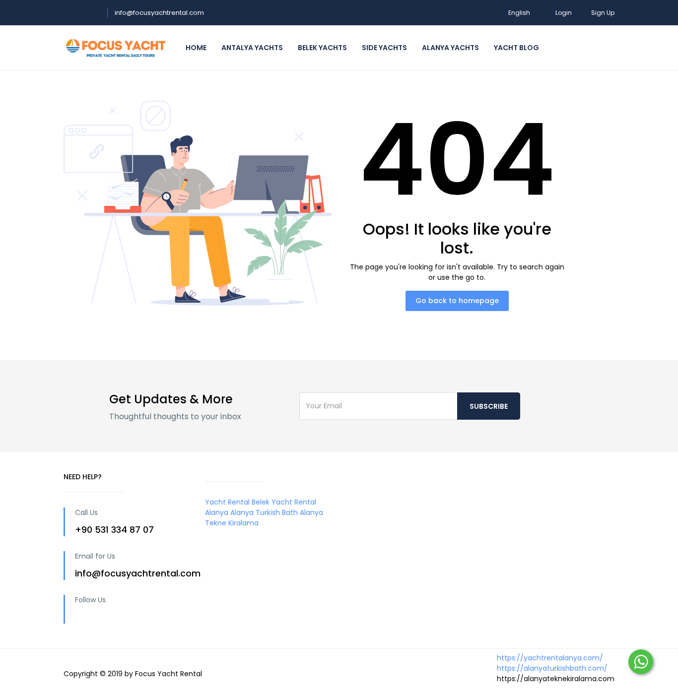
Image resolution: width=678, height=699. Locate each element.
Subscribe (489, 406)
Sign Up (602, 12)
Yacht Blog (516, 48)
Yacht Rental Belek (237, 502)
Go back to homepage (457, 301)
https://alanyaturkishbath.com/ (552, 668)
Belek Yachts (322, 48)
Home (196, 48)
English (519, 12)
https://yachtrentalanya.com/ (550, 658)
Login (563, 12)
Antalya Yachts (252, 48)
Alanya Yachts (450, 48)
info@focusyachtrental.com (159, 12)
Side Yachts (384, 48)
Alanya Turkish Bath (264, 512)
